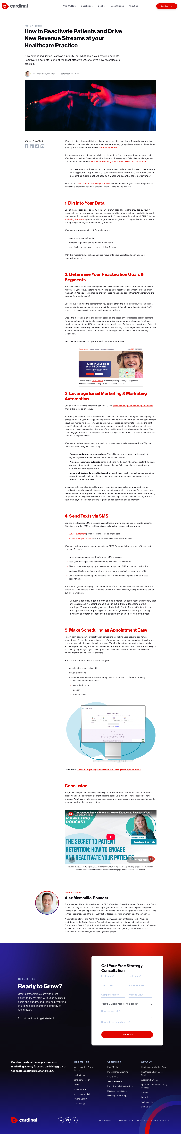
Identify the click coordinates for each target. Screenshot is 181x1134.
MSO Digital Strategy (117, 1095)
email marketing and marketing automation (133, 405)
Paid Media (112, 1067)
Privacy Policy (124, 1120)
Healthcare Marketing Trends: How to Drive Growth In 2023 (118, 161)
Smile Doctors (97, 381)
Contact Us (146, 1107)
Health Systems (81, 1075)
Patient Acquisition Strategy (120, 1086)
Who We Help (81, 1061)
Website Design (114, 1081)
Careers (144, 1092)
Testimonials (147, 1102)
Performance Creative (117, 1072)
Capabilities (114, 1061)
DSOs (76, 1084)
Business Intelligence (117, 1091)
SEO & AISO (112, 1076)
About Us (146, 1061)
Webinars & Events (149, 1080)
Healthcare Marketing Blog (153, 1067)
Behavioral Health (82, 1080)
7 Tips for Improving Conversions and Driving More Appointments (109, 769)
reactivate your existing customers (94, 183)
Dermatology (79, 1103)
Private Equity (80, 1099)
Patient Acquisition (33, 26)
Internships (146, 1097)
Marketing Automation (75, 219)
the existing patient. (108, 147)
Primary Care (80, 1089)
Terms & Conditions (106, 1120)
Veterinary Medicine (83, 1094)
